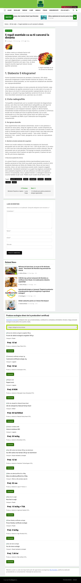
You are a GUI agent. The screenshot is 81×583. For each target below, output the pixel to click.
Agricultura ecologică (12, 320)
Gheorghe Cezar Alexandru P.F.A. (25, 393)
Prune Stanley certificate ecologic (16, 523)
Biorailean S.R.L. (21, 440)
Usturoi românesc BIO (13, 429)
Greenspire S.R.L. (21, 369)
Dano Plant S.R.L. (21, 346)
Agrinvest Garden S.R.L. (23, 510)
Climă (31, 10)
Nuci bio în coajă (11, 499)
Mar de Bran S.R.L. (22, 557)
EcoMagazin (9, 41)
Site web (9, 244)
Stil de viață (65, 10)
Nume (9, 231)
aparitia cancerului (16, 179)
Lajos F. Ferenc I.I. (22, 486)
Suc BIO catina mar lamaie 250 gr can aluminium (21, 452)
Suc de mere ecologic (13, 546)
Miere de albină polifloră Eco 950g (16, 476)
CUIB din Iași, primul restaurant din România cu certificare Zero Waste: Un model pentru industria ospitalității (34, 280)
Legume (14, 362)
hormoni (40, 179)
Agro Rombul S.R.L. (22, 533)
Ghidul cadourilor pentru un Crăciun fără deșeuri (33, 301)
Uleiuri (13, 408)
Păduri (45, 10)
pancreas (48, 179)
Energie (24, 10)
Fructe (13, 338)
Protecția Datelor (67, 580)
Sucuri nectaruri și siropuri (19, 455)
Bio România (53, 570)
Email (9, 237)
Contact (75, 580)
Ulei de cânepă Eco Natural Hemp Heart (18, 406)
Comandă (10, 351)
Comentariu (10, 211)
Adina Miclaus (23, 273)
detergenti (33, 179)
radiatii (8, 182)
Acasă (9, 10)
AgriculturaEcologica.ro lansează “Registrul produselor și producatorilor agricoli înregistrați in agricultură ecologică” (35, 291)
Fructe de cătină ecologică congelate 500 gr (20, 335)
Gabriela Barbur (23, 303)
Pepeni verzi (10, 382)
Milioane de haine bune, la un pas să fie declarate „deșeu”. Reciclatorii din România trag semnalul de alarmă (34, 268)
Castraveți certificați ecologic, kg (16, 359)
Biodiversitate (53, 10)
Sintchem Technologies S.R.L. (25, 463)
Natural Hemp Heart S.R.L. (24, 416)
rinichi (14, 182)
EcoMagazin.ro (13, 580)
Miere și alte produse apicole (19, 479)
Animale (37, 10)
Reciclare (17, 10)
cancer (26, 179)
